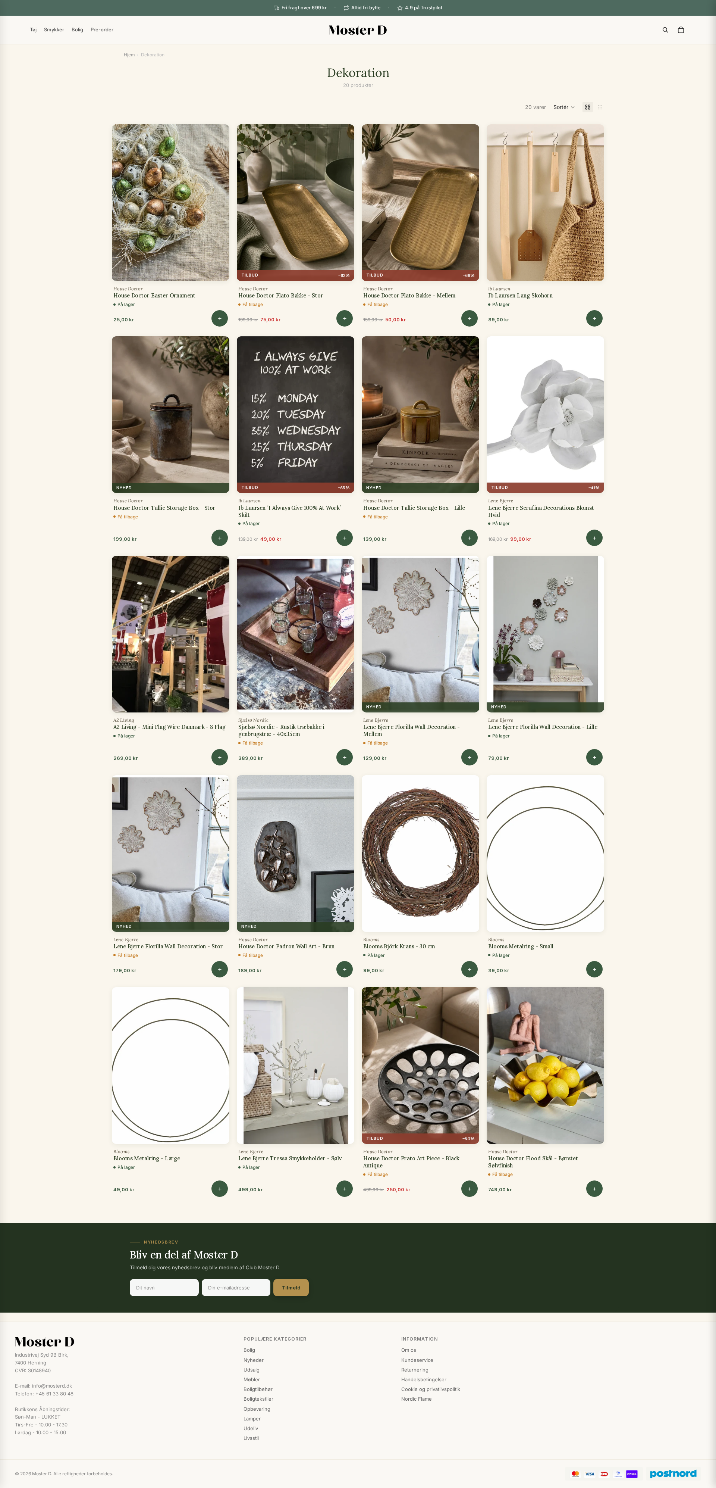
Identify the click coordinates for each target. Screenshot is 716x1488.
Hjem (129, 54)
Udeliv (251, 1428)
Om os (408, 1350)
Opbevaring (257, 1409)
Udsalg (252, 1370)
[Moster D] (122, 1342)
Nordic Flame (416, 1399)
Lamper (252, 1419)
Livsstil (251, 1438)
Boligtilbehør (258, 1389)
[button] (564, 107)
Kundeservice (417, 1360)
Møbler (252, 1379)
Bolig (249, 1350)
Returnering (414, 1370)
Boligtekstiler (258, 1399)
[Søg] (665, 30)
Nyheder (254, 1360)
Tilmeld (291, 1288)
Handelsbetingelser (423, 1379)
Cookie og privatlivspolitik (430, 1389)
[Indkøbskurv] (681, 30)
